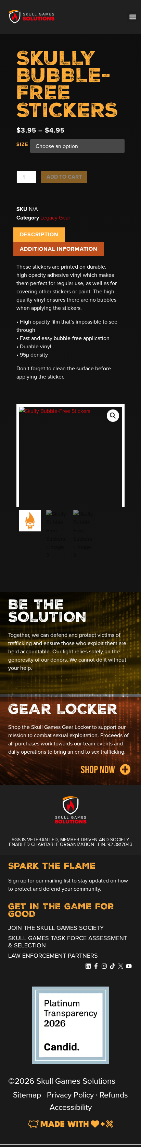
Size (22, 144)
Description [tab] (39, 234)
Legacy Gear (55, 217)
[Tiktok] (112, 966)
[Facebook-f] (96, 966)
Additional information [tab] (59, 249)
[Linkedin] (88, 966)
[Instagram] (104, 966)
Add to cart (64, 177)
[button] (23, 17)
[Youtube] (129, 966)
